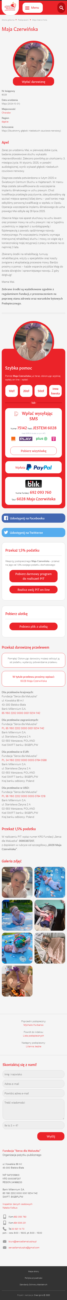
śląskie (5, 121)
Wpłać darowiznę (33, 81)
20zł (26, 390)
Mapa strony (33, 1271)
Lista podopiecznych (33, 1035)
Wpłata (20, 467)
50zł (41, 390)
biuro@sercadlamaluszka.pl (23, 1241)
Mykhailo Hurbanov (33, 1024)
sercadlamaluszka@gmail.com (24, 1247)
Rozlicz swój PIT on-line (34, 589)
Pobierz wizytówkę (33, 450)
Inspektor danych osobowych (17, 1204)
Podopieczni (23, 19)
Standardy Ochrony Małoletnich (33, 1284)
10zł (11, 390)
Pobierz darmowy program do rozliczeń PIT (33, 575)
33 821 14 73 (18, 1228)
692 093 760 (20, 1216)
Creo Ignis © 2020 (42, 1295)
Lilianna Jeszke (33, 1046)
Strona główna (8, 19)
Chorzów (6, 112)
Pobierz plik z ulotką (33, 626)
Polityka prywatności (33, 1277)
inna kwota (55, 390)
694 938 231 (20, 1222)
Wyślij (51, 1136)
